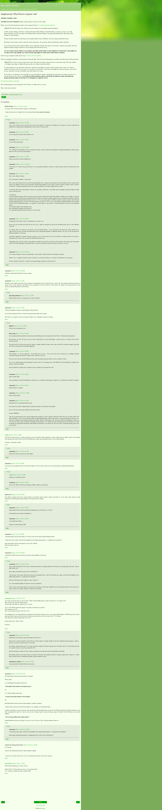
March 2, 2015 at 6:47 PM (18, 494)
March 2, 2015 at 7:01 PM (22, 507)
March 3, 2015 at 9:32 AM (22, 400)
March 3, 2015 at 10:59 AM (18, 674)
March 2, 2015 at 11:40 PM (22, 156)
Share (3, 97)
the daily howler (10, 5)
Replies (8, 119)
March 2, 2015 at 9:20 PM (18, 534)
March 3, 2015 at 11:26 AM (22, 729)
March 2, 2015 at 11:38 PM (22, 393)
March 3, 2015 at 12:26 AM (22, 164)
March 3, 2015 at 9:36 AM (22, 219)
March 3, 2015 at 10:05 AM (22, 252)
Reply (6, 116)
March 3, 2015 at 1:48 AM (22, 173)
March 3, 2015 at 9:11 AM (22, 564)
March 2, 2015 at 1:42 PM (27, 295)
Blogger (43, 808)
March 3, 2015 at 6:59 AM (18, 553)
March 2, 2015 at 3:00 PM (18, 463)
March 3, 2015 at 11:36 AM (30, 745)
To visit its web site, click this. (33, 55)
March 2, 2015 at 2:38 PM (15, 435)
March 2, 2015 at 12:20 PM (18, 271)
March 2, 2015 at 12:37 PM (22, 123)
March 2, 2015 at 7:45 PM (22, 518)
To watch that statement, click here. (10, 81)
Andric (6, 435)
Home (40, 802)
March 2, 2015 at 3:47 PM (22, 482)
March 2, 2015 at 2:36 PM (22, 139)
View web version (40, 805)
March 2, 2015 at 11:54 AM (20, 106)
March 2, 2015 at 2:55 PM (22, 333)
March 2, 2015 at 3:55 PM (22, 351)
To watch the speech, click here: (46, 25)
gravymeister (8, 598)
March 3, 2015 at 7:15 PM (27, 661)
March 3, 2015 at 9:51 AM (18, 598)
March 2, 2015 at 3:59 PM (22, 374)
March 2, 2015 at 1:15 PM (18, 281)
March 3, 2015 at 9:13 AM (22, 451)
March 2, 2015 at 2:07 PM (22, 132)
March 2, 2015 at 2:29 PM (20, 326)
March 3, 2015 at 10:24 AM (22, 635)
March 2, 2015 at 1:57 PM (18, 308)
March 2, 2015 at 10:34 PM (22, 147)
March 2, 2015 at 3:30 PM (19, 475)
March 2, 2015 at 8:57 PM (22, 385)
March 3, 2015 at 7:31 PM (18, 763)
